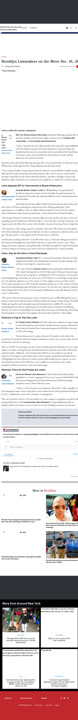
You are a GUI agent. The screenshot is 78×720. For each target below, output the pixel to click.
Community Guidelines (31, 434)
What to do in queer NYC (59, 639)
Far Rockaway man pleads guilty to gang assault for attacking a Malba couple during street (20, 683)
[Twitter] (65, 698)
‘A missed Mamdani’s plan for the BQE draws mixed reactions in (59, 683)
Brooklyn (4, 56)
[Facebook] (61, 698)
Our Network (33, 28)
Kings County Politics (13, 66)
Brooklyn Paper (59, 676)
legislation (16, 402)
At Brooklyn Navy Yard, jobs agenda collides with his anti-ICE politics (21, 558)
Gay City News (59, 635)
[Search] (71, 28)
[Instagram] (68, 698)
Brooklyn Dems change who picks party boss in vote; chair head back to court (21, 521)
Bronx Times (21, 635)
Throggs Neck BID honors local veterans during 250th (20, 640)
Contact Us (24, 28)
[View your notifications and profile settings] (67, 28)
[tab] (8, 454)
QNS (21, 676)
